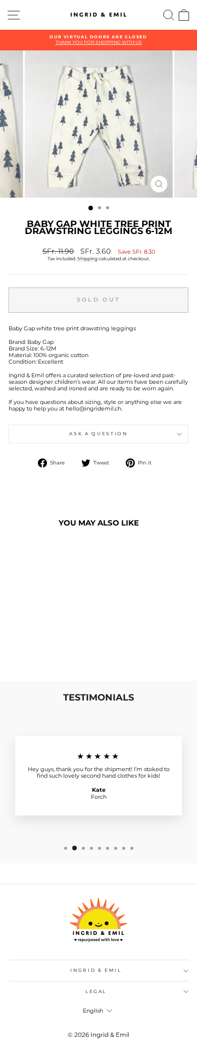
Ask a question (98, 433)
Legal (96, 991)
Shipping (87, 258)
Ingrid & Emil (95, 970)
